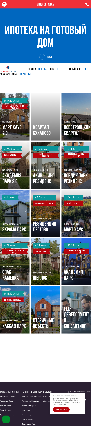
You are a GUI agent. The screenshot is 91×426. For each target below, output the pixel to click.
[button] (4, 117)
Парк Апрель (5, 410)
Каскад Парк (5, 405)
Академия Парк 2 (29, 405)
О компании (48, 391)
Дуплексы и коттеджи (32, 391)
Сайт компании (49, 396)
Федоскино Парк (29, 424)
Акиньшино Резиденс (30, 401)
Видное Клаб (45, 4)
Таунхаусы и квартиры (10, 391)
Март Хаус (26, 410)
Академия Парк (6, 401)
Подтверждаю (61, 409)
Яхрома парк (27, 415)
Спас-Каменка (27, 419)
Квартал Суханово (7, 396)
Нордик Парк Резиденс (31, 396)
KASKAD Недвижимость (80, 391)
